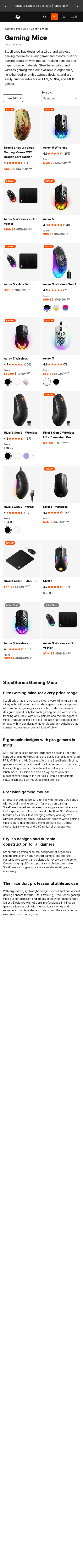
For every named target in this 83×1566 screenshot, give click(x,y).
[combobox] (61, 98)
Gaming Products (16, 28)
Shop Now (61, 5)
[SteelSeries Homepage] (17, 17)
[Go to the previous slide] (5, 5)
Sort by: (47, 92)
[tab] (44, 17)
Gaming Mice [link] (39, 28)
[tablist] (44, 17)
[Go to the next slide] (77, 5)
